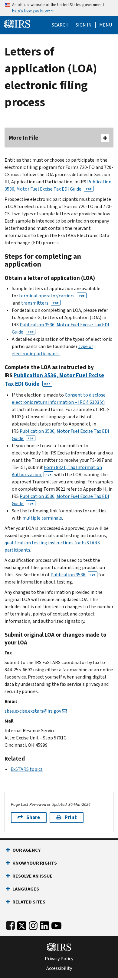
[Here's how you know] (59, 8)
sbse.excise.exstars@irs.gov (33, 711)
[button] (84, 25)
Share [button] (33, 817)
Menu (105, 25)
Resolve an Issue (32, 876)
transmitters (40, 303)
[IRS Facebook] (10, 924)
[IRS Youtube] (56, 924)
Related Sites (28, 902)
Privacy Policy (59, 959)
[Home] (17, 23)
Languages (25, 889)
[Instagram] (33, 924)
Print (71, 817)
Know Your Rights (34, 863)
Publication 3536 (73, 574)
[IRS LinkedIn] (44, 924)
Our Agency (26, 850)
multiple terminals (42, 518)
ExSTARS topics (27, 769)
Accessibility (59, 968)
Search (60, 25)
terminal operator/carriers (52, 296)
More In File (23, 137)
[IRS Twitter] (21, 924)
